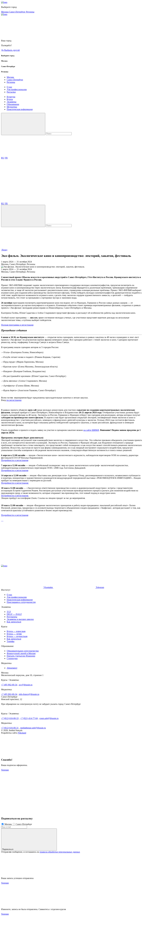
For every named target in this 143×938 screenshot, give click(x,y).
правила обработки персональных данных (60, 852)
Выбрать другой (12, 50)
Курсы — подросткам (17, 636)
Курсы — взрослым (16, 631)
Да (2, 50)
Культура (11, 97)
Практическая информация (20, 109)
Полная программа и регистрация (17, 325)
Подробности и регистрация (14, 460)
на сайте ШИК (90, 430)
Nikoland (22, 733)
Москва (5, 12)
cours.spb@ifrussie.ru (49, 718)
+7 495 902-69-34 (9, 685)
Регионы (30, 12)
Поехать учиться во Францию (21, 656)
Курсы (10, 99)
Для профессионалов (17, 89)
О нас (9, 87)
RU (2, 158)
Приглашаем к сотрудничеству (21, 602)
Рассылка (11, 92)
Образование (13, 104)
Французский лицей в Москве (21, 653)
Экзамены (11, 102)
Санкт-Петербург (17, 12)
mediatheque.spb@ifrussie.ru (33, 728)
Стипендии (12, 658)
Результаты (12, 617)
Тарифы (10, 641)
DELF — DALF (14, 614)
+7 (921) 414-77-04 (29, 718)
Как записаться (14, 622)
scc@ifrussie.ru (25, 685)
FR (6, 158)
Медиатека (12, 107)
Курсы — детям (14, 634)
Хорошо (5, 770)
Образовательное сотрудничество (23, 651)
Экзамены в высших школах (20, 619)
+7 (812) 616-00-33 (10, 718)
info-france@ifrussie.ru (29, 694)
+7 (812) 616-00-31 (10, 728)
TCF (9, 612)
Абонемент (12, 668)
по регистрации (14, 400)
